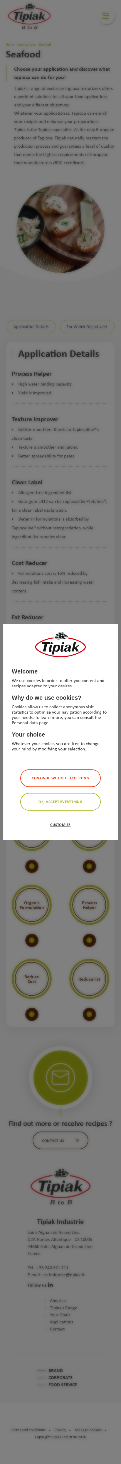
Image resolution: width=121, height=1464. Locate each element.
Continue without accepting (60, 777)
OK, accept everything (60, 801)
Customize (60, 824)
